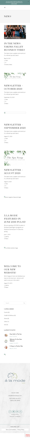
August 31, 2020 (8, 136)
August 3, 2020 (8, 181)
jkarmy (7, 236)
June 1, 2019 (7, 234)
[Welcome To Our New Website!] (15, 254)
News (10, 64)
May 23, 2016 (13, 348)
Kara (7, 60)
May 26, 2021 (7, 58)
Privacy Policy (15, 414)
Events (7, 64)
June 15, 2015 (13, 336)
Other (5, 321)
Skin (5, 324)
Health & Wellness (9, 315)
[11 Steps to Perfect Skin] (5, 347)
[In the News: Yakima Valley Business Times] (15, 32)
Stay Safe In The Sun (16, 334)
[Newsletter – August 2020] (15, 158)
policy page (14, 3)
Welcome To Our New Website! (12, 269)
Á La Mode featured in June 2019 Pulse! (15, 218)
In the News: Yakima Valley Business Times (14, 46)
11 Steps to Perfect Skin (16, 346)
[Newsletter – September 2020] (15, 116)
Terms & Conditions (15, 416)
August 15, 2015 (8, 283)
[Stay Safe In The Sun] (5, 335)
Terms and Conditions (11, 429)
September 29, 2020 (9, 97)
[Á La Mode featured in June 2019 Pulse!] (15, 203)
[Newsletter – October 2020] (15, 77)
